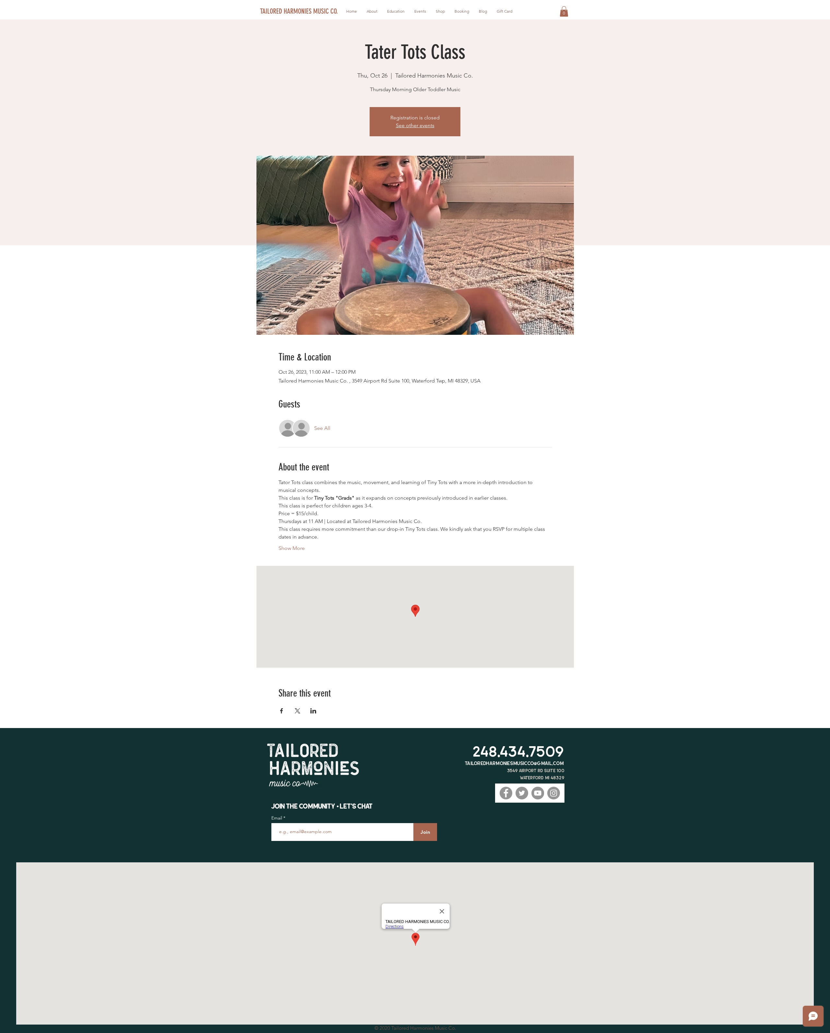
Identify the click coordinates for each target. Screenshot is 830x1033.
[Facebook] (506, 793)
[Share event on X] (297, 710)
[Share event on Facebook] (282, 710)
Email (277, 818)
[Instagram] (553, 793)
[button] (564, 11)
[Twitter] (522, 793)
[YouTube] (537, 793)
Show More (292, 548)
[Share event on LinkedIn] (313, 710)
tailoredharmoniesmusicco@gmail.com (514, 763)
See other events (415, 125)
